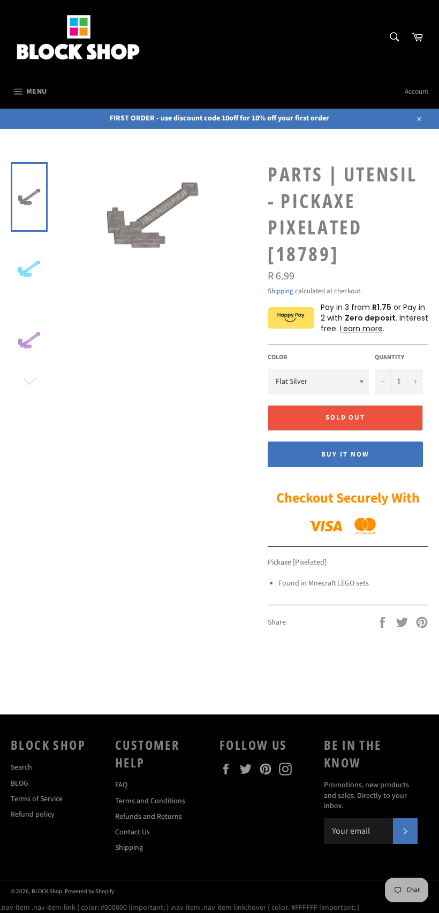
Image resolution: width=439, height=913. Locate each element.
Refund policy (33, 814)
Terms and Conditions (150, 801)
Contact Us (132, 832)
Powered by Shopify (89, 891)
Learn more (361, 328)
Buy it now (345, 454)
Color (277, 357)
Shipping (280, 291)
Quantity (389, 357)
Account (416, 91)
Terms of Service (37, 799)
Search (21, 767)
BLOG (19, 783)
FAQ (121, 785)
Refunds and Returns (148, 816)
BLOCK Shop (47, 891)
